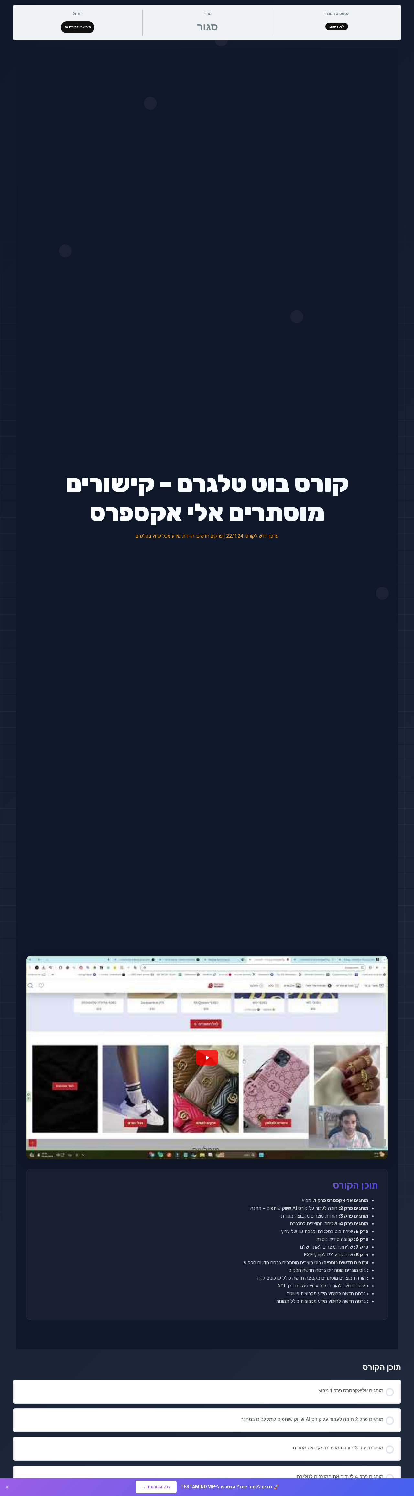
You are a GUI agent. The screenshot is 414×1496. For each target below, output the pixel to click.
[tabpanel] (207, 698)
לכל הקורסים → (156, 1487)
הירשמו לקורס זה (78, 27)
